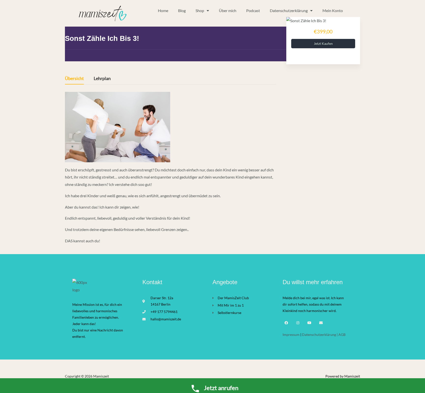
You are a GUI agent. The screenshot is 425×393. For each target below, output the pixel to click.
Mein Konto (332, 10)
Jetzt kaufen (323, 43)
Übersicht (74, 78)
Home (163, 10)
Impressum (291, 334)
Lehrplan (102, 78)
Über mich (227, 10)
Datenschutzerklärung (289, 10)
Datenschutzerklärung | (319, 334)
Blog (182, 10)
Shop (200, 10)
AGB (342, 334)
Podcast (253, 10)
